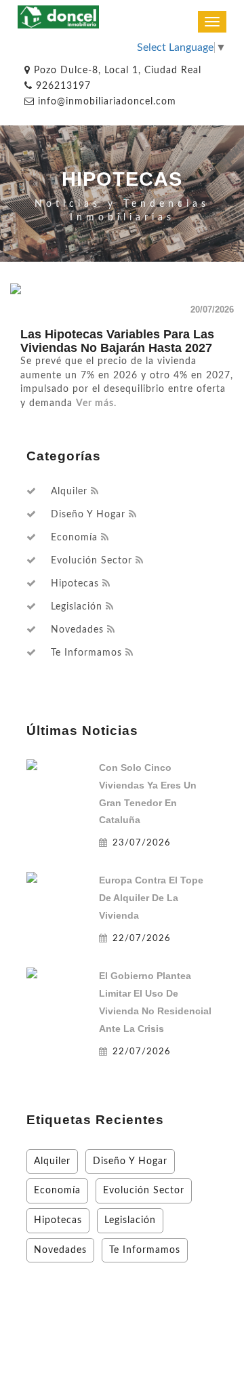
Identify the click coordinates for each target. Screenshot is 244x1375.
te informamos (86, 653)
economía (74, 537)
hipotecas (75, 584)
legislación (76, 607)
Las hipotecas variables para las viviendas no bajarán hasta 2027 (117, 341)
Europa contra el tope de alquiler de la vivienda (151, 898)
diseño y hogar (88, 514)
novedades (77, 630)
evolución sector (91, 560)
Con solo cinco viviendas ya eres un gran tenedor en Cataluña (148, 794)
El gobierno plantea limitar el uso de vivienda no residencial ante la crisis (155, 1002)
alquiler (69, 491)
